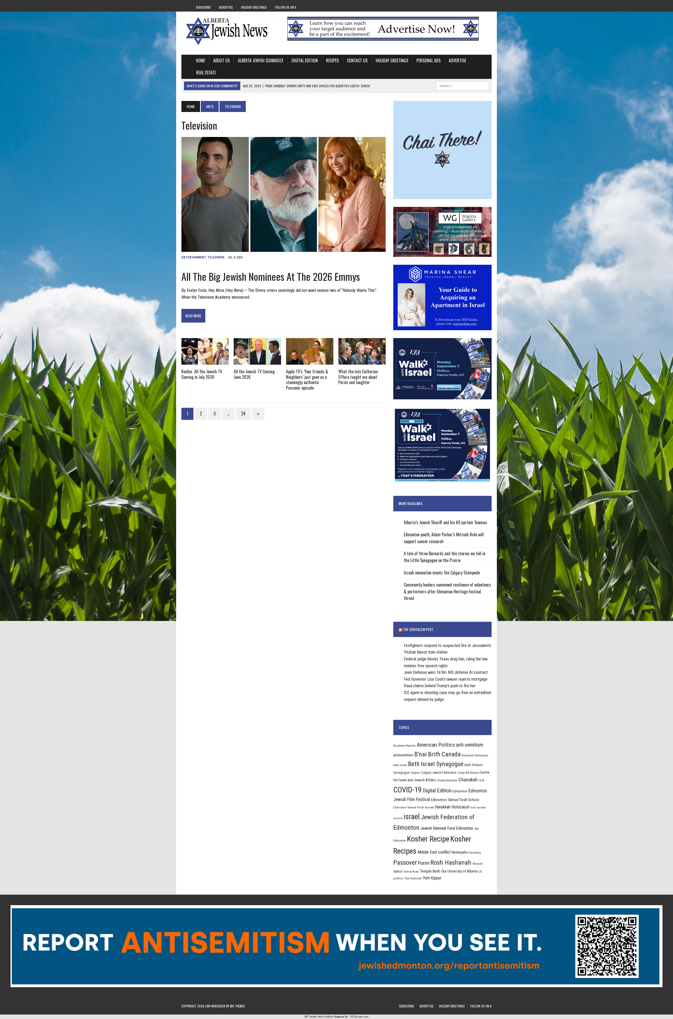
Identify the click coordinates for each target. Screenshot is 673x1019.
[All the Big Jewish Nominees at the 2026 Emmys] (283, 248)
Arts (209, 106)
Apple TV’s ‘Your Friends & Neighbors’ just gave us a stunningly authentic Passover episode (307, 379)
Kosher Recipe (428, 838)
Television (215, 257)
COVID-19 (407, 789)
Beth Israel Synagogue (435, 764)
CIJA (481, 780)
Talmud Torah (411, 871)
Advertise (226, 7)
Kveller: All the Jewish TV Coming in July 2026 (201, 374)
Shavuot (477, 863)
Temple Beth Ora (433, 871)
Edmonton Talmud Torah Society (413, 807)
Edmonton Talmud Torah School (455, 800)
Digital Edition (305, 60)
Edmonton (459, 791)
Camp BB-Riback (467, 773)
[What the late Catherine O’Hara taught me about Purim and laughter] (362, 361)
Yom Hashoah (413, 878)
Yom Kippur (432, 877)
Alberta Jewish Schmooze (260, 60)
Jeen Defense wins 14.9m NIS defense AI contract (446, 672)
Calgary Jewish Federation (438, 773)
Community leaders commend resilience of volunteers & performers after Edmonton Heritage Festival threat (447, 591)
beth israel (400, 765)
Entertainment (193, 257)
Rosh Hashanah (450, 862)
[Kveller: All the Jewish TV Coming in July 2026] (205, 361)
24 (243, 413)
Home (200, 60)
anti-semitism (469, 745)
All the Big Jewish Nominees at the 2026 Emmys (270, 276)
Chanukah (468, 780)
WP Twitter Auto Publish (318, 1016)
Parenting (475, 852)
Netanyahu (460, 852)
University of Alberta (462, 871)
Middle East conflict (434, 852)
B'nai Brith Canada (437, 754)
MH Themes (237, 1006)
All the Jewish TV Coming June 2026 (254, 374)
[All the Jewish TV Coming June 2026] (257, 361)
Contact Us (357, 60)
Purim (423, 863)
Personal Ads (428, 60)
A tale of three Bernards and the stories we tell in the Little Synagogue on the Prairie (444, 556)
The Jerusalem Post (418, 629)
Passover (405, 862)
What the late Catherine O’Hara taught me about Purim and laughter (358, 377)
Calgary (415, 773)
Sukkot (397, 871)
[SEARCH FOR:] (462, 85)
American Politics (436, 744)
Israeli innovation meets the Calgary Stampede (442, 572)
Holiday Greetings (254, 7)
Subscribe (203, 7)
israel (412, 816)
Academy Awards (404, 745)
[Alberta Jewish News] (230, 31)
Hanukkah (442, 806)
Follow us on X (285, 7)
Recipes (332, 60)
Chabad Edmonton (447, 780)
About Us (221, 60)
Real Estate (206, 72)
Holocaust (460, 806)
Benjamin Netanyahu (475, 755)
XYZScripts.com (359, 1016)
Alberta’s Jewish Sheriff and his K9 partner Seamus (445, 522)
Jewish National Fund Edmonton (446, 828)
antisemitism (403, 755)
